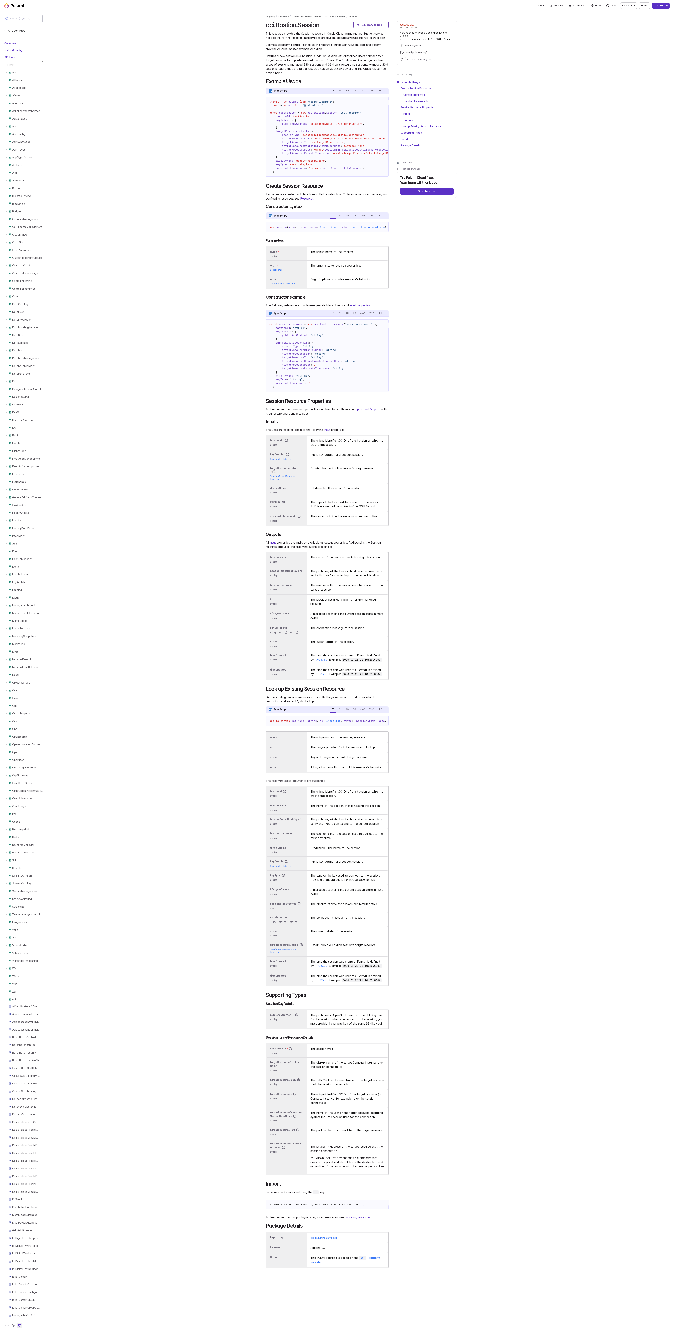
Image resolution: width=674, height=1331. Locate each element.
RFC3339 (321, 659)
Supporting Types (411, 132)
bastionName (278, 557)
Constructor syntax (414, 94)
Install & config (13, 50)
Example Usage (410, 82)
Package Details (410, 145)
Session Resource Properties (418, 107)
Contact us (628, 5)
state (273, 641)
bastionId (276, 440)
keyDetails (276, 454)
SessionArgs (328, 227)
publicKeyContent (281, 1014)
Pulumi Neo (579, 5)
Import (404, 139)
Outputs (408, 120)
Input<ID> (333, 721)
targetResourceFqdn (283, 1079)
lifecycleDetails (280, 613)
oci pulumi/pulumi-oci (323, 1238)
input (327, 429)
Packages (283, 16)
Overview (10, 43)
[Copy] (385, 103)
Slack (598, 5)
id (271, 599)
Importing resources (358, 1217)
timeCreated (278, 655)
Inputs (407, 113)
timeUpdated (278, 669)
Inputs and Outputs (367, 409)
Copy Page (407, 162)
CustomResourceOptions (368, 227)
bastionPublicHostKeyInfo (286, 570)
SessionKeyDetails (280, 459)
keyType (275, 502)
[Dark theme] (13, 1325)
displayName (278, 488)
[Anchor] (322, 24)
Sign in (644, 5)
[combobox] (23, 18)
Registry (558, 5)
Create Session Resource (416, 88)
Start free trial (426, 191)
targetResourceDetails (284, 468)
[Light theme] (7, 1325)
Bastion (341, 16)
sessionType (278, 1048)
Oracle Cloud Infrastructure (307, 16)
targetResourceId (281, 1094)
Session (353, 16)
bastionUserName (281, 585)
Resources (307, 198)
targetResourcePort (282, 1129)
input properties (360, 305)
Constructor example (415, 101)
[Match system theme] (19, 1325)
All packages (16, 30)
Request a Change (411, 169)
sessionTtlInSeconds (283, 516)
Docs (541, 5)
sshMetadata (278, 627)
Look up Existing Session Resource (421, 126)
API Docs (10, 57)
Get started (661, 5)
